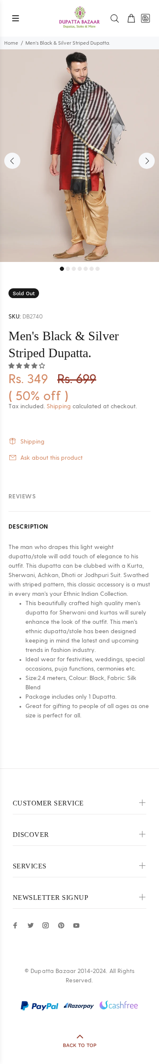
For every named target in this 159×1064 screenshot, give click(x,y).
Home (11, 43)
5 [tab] (86, 269)
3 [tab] (74, 269)
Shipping (59, 407)
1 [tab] (62, 269)
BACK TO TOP (80, 1045)
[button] (27, 366)
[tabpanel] (79, 155)
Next (147, 161)
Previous (12, 161)
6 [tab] (91, 269)
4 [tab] (80, 269)
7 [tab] (97, 269)
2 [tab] (68, 269)
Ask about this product (51, 458)
